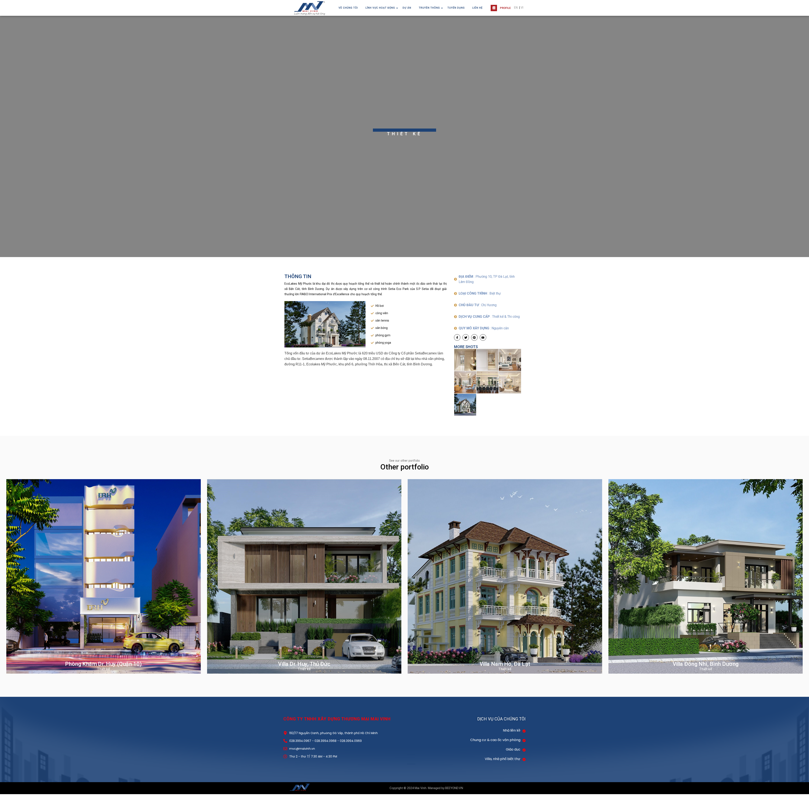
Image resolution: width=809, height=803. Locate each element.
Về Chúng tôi (348, 7)
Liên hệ (477, 7)
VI (522, 7)
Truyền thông (429, 7)
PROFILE (505, 7)
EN (516, 7)
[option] (404, 136)
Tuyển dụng (456, 7)
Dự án (407, 7)
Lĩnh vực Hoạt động (380, 7)
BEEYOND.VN (454, 788)
